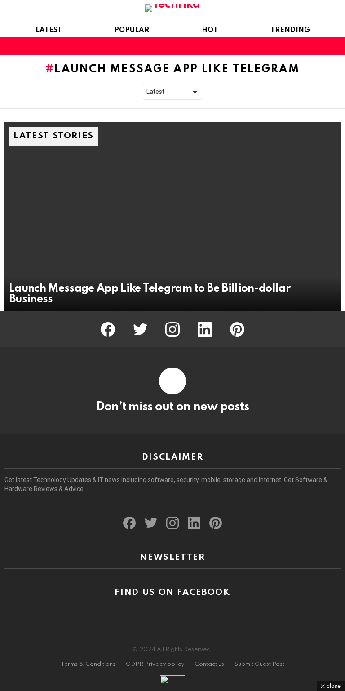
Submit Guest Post (259, 664)
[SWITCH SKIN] (319, 46)
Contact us (209, 664)
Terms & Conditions (88, 664)
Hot (210, 30)
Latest (48, 30)
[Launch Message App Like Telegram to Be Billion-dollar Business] (172, 216)
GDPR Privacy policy (155, 664)
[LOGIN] (335, 46)
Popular (131, 30)
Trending (290, 30)
